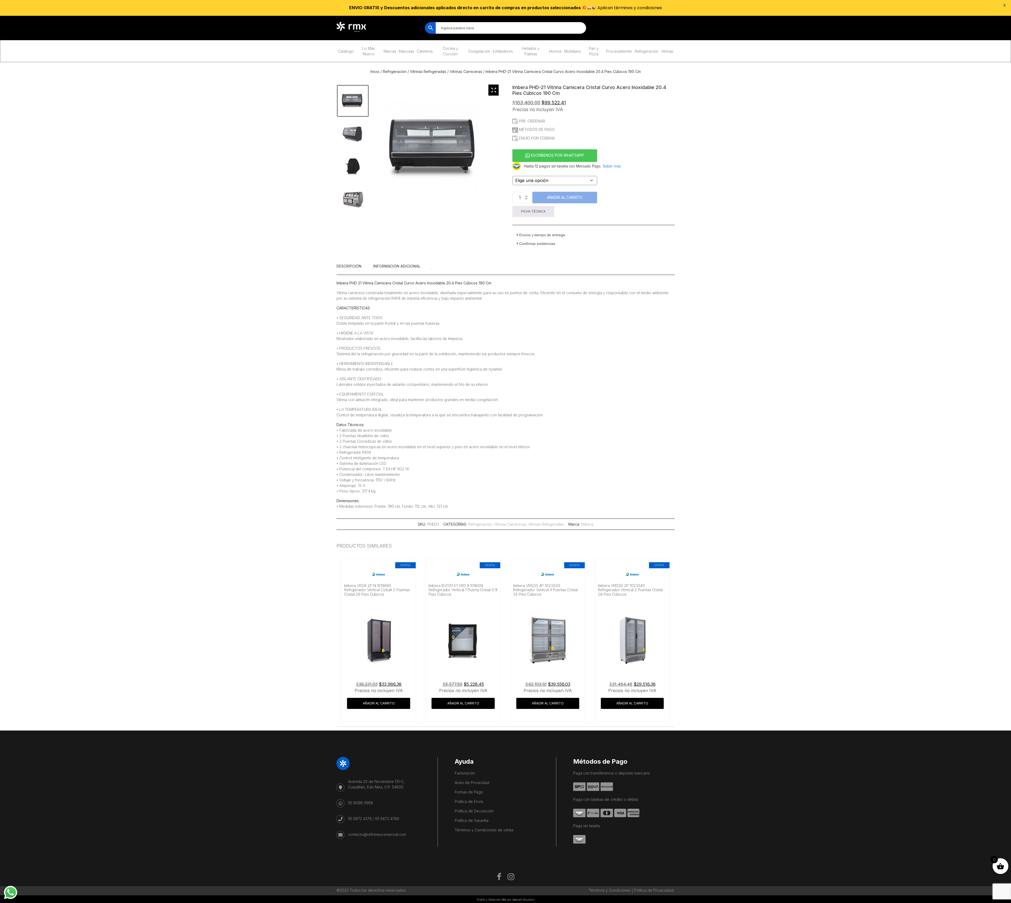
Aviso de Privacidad (472, 782)
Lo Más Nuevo (368, 51)
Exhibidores (503, 51)
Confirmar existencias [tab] (537, 243)
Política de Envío (469, 801)
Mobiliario (572, 51)
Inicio (374, 71)
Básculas (406, 51)
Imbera (587, 524)
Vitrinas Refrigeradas (428, 71)
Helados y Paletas (530, 51)
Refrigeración (646, 51)
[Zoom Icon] (493, 90)
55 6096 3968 (360, 803)
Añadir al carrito (564, 197)
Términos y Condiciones (610, 890)
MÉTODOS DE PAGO (536, 129)
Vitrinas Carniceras (466, 71)
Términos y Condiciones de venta (484, 830)
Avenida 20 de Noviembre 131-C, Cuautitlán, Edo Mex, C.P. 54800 (376, 784)
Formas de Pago (469, 792)
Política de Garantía (471, 820)
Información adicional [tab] (396, 266)
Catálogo (346, 51)
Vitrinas (667, 51)
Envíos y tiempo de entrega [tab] (542, 235)
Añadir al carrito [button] (379, 703)
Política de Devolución (474, 811)
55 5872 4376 (360, 818)
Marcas (390, 51)
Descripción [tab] (348, 266)
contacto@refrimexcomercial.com (377, 834)
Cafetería (425, 51)
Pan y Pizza (593, 51)
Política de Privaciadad (654, 890)
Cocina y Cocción (450, 51)
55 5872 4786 (387, 818)
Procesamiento (619, 51)
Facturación (465, 773)
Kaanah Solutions (523, 899)
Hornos (555, 51)
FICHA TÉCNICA (533, 211)
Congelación (479, 51)
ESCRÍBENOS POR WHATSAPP (557, 155)
